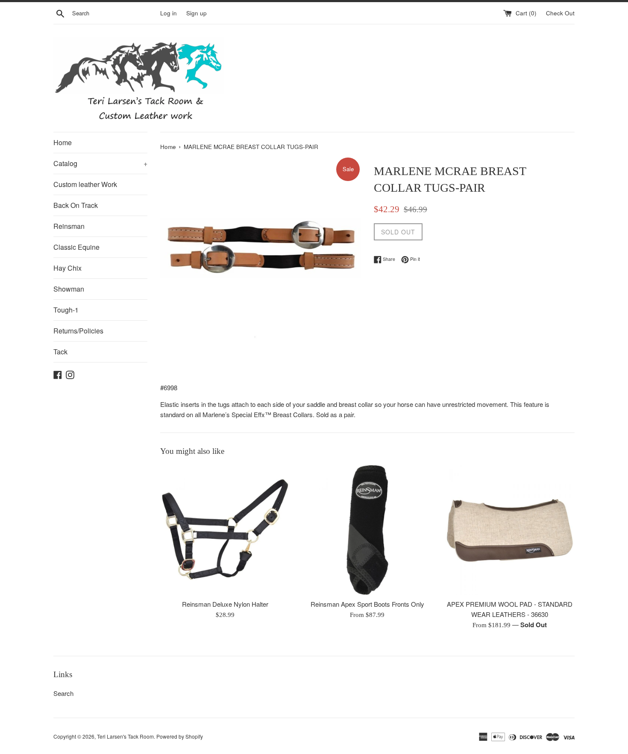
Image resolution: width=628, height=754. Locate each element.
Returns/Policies (78, 331)
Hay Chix (67, 268)
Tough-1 (66, 310)
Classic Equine (76, 247)
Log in (168, 13)
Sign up (196, 13)
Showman (68, 289)
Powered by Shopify (179, 736)
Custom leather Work (85, 184)
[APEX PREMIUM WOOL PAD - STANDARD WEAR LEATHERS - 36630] (510, 529)
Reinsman (69, 226)
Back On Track (75, 205)
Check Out (560, 13)
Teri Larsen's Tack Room (125, 736)
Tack (60, 352)
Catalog (100, 163)
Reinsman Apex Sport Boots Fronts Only (367, 603)
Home (62, 142)
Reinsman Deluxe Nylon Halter (225, 603)
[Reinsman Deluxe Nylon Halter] (225, 529)
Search (63, 693)
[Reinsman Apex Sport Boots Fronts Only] (367, 529)
